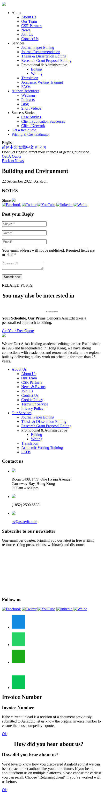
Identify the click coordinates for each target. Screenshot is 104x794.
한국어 (40, 147)
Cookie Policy (32, 400)
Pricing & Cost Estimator (31, 134)
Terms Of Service (34, 404)
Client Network (33, 126)
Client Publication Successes (43, 121)
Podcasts (28, 100)
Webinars (28, 95)
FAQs (25, 87)
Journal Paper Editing (37, 47)
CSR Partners (31, 26)
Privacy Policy (32, 408)
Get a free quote (24, 130)
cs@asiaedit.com (24, 522)
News (25, 30)
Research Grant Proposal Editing (46, 60)
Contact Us (29, 39)
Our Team (29, 21)
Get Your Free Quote (18, 331)
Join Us (27, 34)
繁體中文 (26, 147)
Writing (36, 73)
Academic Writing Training (42, 82)
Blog (25, 104)
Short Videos (31, 108)
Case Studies (31, 117)
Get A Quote (11, 156)
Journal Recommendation (40, 52)
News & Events (33, 387)
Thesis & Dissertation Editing (43, 56)
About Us (28, 17)
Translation (29, 78)
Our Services (21, 413)
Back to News (13, 161)
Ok (4, 734)
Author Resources (25, 91)
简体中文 (9, 147)
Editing (36, 69)
